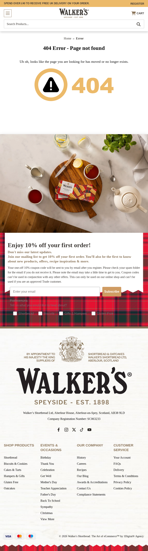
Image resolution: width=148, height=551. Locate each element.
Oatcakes (9, 488)
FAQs (117, 463)
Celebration (47, 469)
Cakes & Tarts (12, 469)
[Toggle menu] (8, 13)
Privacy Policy (122, 482)
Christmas (46, 513)
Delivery (119, 469)
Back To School (50, 500)
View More (47, 519)
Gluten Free (11, 482)
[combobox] (74, 24)
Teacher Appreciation (53, 488)
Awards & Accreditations (92, 482)
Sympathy (46, 506)
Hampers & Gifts (14, 476)
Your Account (122, 457)
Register (137, 3)
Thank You (47, 463)
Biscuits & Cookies (15, 463)
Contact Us (84, 488)
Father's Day (48, 494)
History (81, 457)
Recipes (82, 469)
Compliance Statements (91, 494)
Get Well (45, 476)
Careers (81, 463)
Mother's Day (48, 482)
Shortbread (10, 457)
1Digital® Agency (133, 536)
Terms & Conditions (126, 476)
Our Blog (82, 476)
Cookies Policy (123, 488)
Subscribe (111, 291)
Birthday (45, 457)
